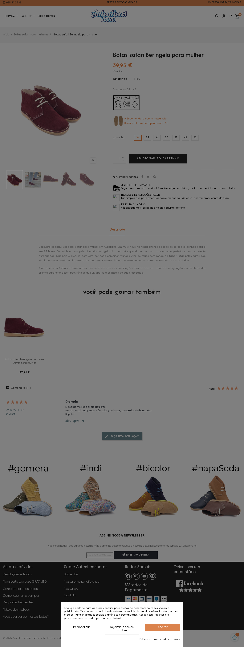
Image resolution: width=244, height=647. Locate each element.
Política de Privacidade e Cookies (160, 639)
